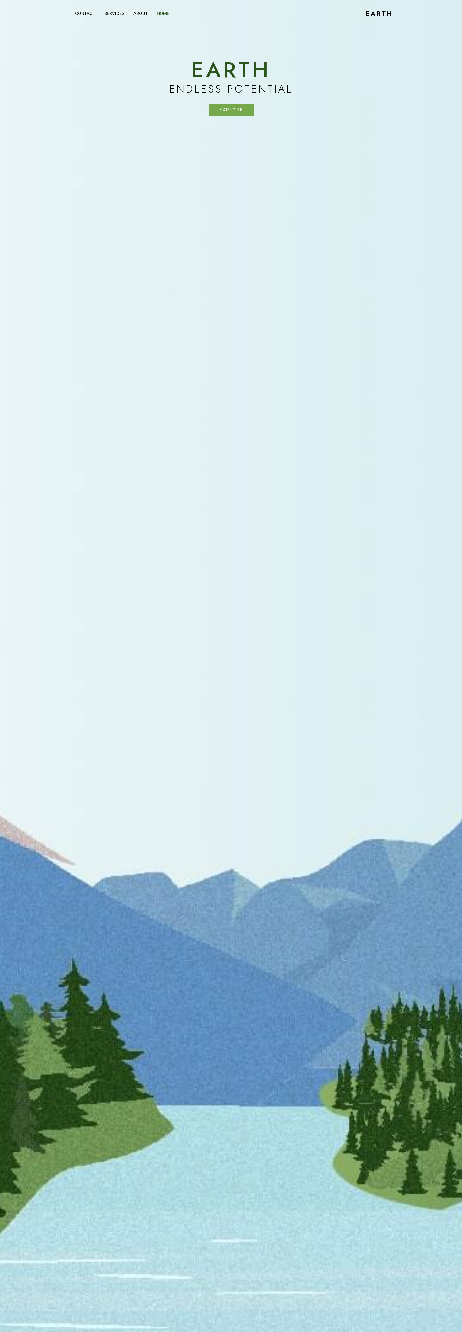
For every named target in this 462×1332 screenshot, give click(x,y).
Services (114, 13)
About (140, 13)
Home (163, 13)
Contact (85, 13)
